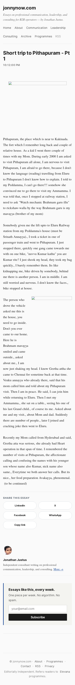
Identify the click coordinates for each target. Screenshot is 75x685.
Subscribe (38, 617)
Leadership (58, 28)
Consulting (10, 36)
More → (58, 569)
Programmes (43, 36)
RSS (58, 36)
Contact (26, 666)
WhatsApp (55, 515)
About (19, 28)
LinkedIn (20, 505)
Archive (26, 36)
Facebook (20, 515)
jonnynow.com (19, 8)
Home (7, 28)
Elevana (65, 671)
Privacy (49, 666)
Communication (36, 28)
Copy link (19, 524)
